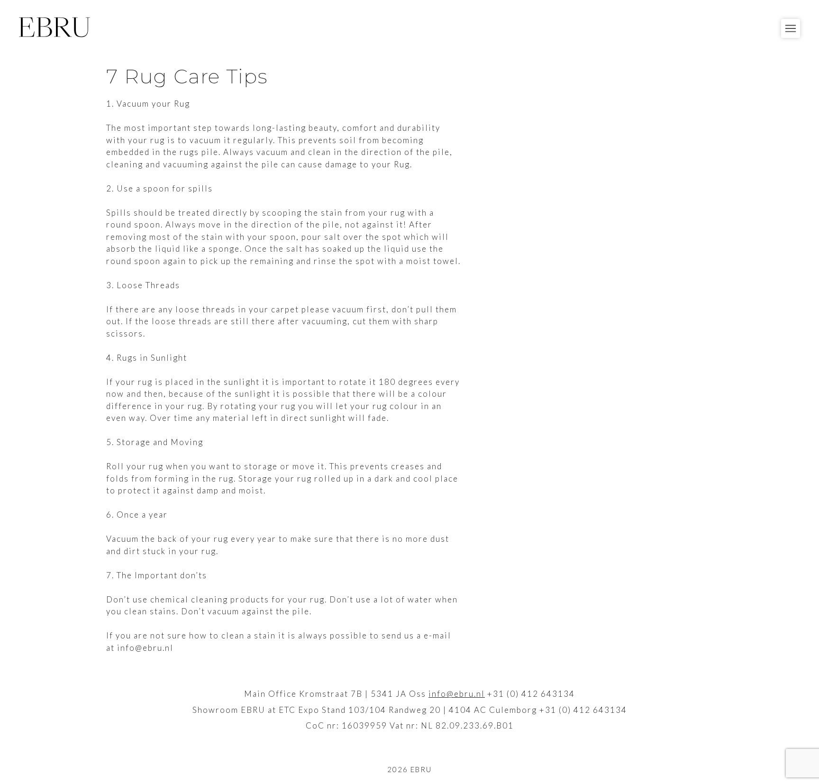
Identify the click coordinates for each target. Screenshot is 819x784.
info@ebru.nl (456, 694)
